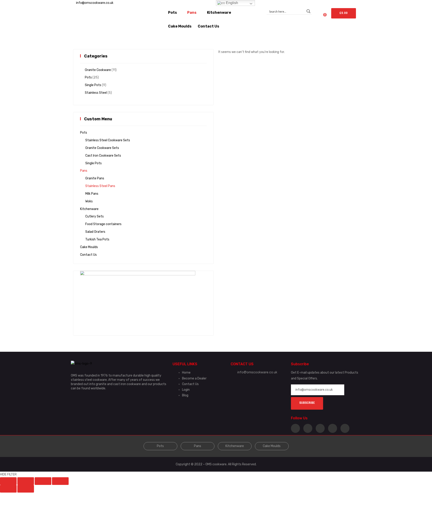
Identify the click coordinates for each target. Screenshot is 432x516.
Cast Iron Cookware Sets (103, 156)
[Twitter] (307, 428)
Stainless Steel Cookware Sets (107, 140)
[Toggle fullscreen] (43, 481)
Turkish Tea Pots (97, 239)
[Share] (25, 481)
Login (186, 390)
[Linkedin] (320, 428)
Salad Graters (95, 232)
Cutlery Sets (94, 216)
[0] (311, 16)
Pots (88, 77)
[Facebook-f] (295, 428)
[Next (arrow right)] (25, 489)
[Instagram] (332, 428)
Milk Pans (91, 194)
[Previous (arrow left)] (8, 489)
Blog (185, 395)
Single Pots (93, 85)
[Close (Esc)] (8, 481)
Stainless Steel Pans (100, 186)
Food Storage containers (103, 224)
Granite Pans (94, 178)
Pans (83, 171)
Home (186, 372)
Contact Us (88, 255)
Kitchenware (89, 209)
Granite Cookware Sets (102, 148)
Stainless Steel (96, 93)
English (231, 3)
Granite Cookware (98, 70)
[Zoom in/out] (60, 481)
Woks (89, 201)
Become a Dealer (194, 378)
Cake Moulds (89, 247)
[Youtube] (344, 428)
